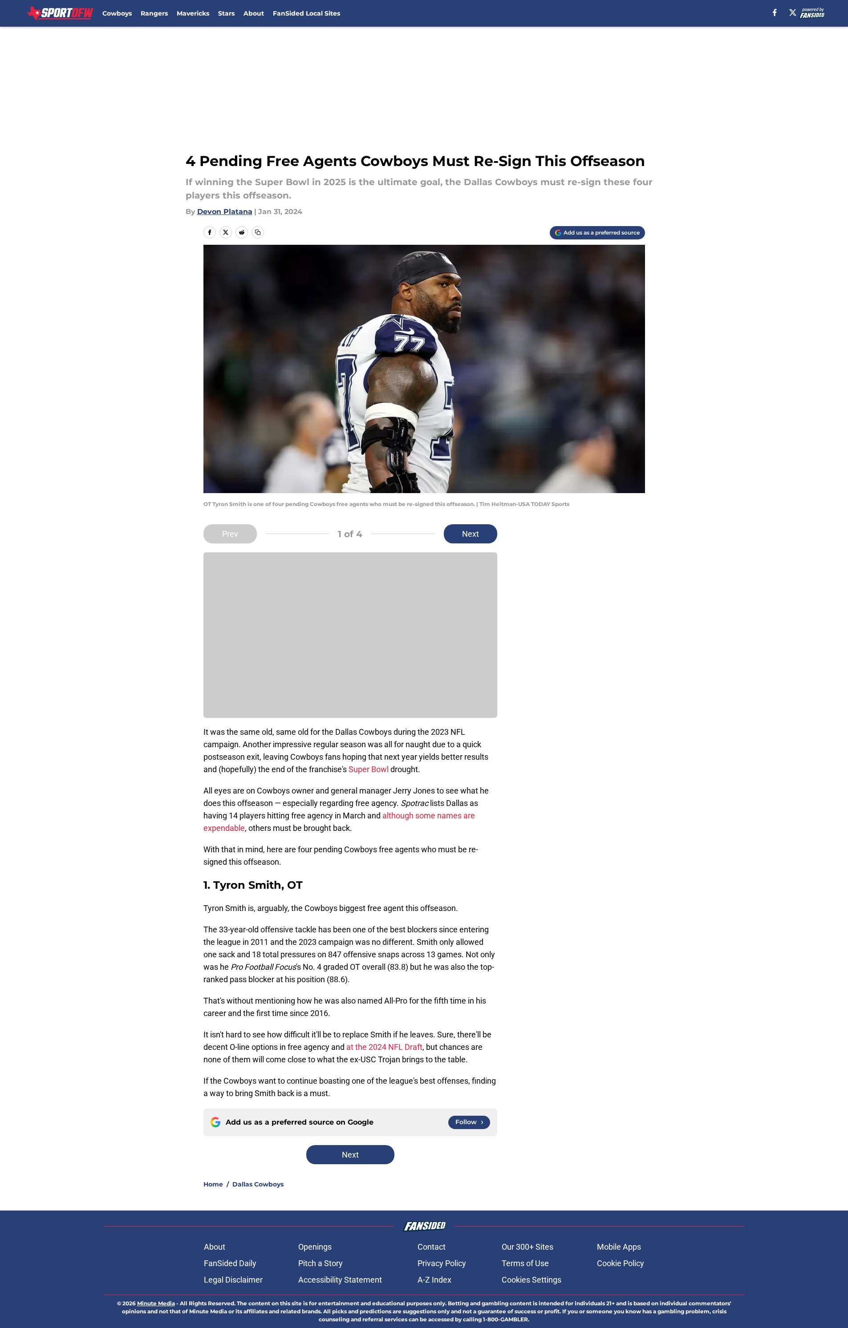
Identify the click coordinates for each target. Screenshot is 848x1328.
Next (470, 533)
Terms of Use (525, 1263)
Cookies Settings (531, 1279)
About (253, 13)
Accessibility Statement (340, 1279)
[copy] (258, 232)
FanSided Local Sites (306, 13)
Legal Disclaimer (233, 1279)
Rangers (154, 13)
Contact (432, 1246)
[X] (792, 12)
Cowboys (117, 13)
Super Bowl (369, 769)
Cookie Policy (620, 1263)
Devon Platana (224, 211)
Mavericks (193, 13)
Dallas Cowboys (258, 1184)
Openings (315, 1246)
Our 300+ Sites (527, 1246)
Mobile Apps (619, 1246)
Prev (230, 533)
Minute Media (156, 1303)
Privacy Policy (442, 1263)
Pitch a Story (320, 1263)
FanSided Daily (230, 1263)
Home (213, 1184)
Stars (226, 13)
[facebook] (775, 12)
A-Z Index (434, 1279)
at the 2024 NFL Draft (384, 1047)
